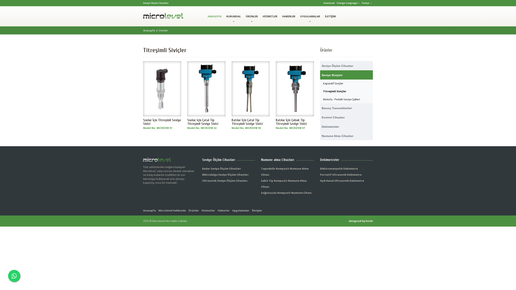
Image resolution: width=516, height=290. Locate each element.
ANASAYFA (215, 16)
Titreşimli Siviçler (334, 91)
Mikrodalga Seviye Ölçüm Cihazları (225, 174)
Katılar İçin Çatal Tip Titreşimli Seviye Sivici (247, 122)
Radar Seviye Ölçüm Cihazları (221, 168)
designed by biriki (361, 221)
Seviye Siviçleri (332, 75)
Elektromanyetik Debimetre (339, 168)
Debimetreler (330, 126)
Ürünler (163, 30)
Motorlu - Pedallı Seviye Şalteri (341, 99)
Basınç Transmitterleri (337, 108)
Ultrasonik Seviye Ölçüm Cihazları (225, 180)
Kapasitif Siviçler (333, 83)
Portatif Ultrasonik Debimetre (341, 174)
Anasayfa (149, 30)
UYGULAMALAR (310, 16)
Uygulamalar (240, 210)
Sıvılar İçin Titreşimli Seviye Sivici (162, 122)
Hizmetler (208, 210)
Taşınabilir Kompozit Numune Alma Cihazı (285, 171)
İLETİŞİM (330, 16)
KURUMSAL (233, 16)
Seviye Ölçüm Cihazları (337, 65)
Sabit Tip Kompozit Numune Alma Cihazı (284, 183)
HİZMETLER (270, 16)
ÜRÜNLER (252, 16)
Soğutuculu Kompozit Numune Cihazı (286, 193)
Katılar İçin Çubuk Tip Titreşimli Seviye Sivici (291, 122)
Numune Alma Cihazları (337, 136)
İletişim (257, 210)
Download (329, 2)
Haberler (224, 210)
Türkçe (365, 2)
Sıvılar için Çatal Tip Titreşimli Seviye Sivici (202, 122)
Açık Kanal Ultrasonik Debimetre (342, 180)
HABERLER (288, 16)
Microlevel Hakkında (172, 210)
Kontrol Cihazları (333, 117)
